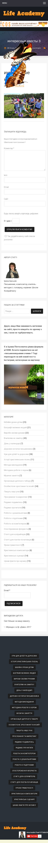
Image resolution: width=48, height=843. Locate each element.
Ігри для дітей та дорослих (16, 454)
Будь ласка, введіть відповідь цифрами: (21, 213)
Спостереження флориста (16, 529)
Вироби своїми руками (14, 433)
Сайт (6, 199)
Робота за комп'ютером (15, 523)
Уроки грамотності (12, 545)
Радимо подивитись (13, 502)
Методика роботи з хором (16, 470)
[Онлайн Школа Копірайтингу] (24, 26)
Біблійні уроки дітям (13, 422)
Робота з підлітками (13, 518)
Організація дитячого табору (17, 481)
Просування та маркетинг (16, 497)
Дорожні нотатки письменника (18, 449)
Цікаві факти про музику (15, 561)
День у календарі (12, 443)
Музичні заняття (11, 475)
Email (6, 187)
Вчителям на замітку (13, 438)
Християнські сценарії (14, 556)
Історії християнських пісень (17, 459)
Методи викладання (13, 465)
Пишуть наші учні (11, 491)
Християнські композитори (16, 550)
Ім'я (5, 175)
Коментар (9, 148)
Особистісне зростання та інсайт (19, 486)
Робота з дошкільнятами (15, 513)
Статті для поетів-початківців (17, 539)
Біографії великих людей (15, 427)
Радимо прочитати (12, 507)
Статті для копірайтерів (14, 534)
